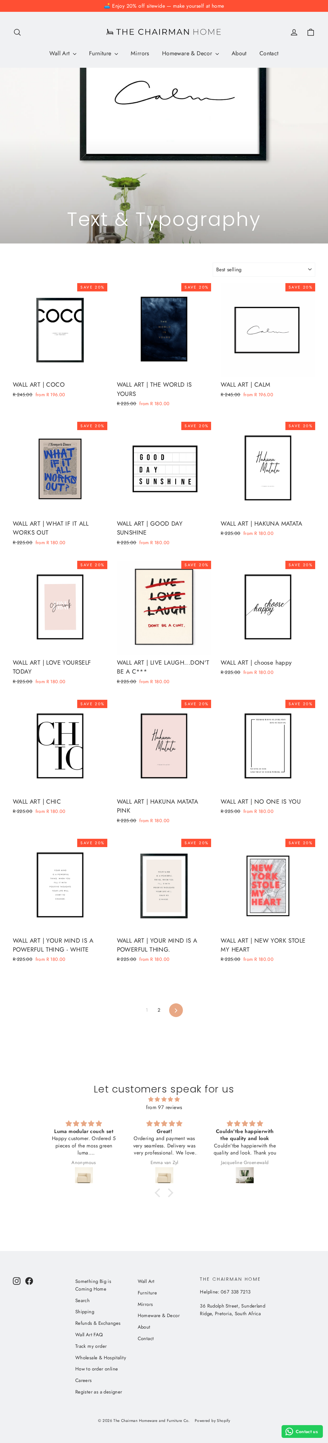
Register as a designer (98, 1391)
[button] (159, 1192)
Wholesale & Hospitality (100, 1357)
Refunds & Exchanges (98, 1323)
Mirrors (140, 53)
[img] (164, 1099)
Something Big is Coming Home (93, 1285)
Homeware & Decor (188, 53)
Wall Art (60, 53)
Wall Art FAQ (89, 1334)
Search (82, 1300)
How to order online (96, 1368)
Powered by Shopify (212, 1421)
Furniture (101, 53)
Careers (83, 1380)
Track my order (91, 1346)
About (239, 53)
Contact (269, 53)
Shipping (84, 1311)
